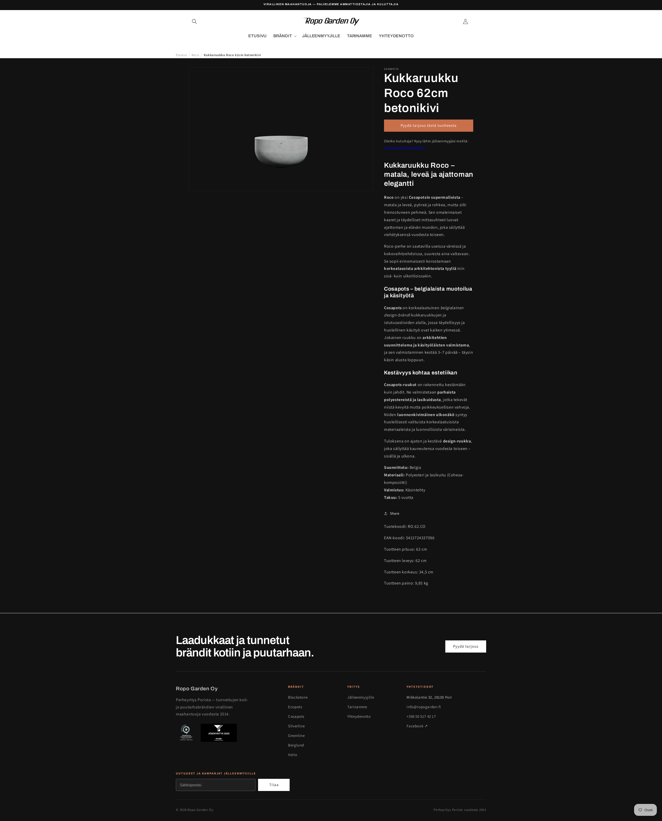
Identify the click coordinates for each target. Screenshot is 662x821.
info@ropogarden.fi (424, 706)
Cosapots (296, 716)
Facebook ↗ (417, 725)
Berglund (296, 745)
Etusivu (181, 55)
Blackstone (297, 697)
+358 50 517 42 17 (421, 716)
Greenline (296, 735)
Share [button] (395, 513)
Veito (292, 754)
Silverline (296, 725)
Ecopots (295, 706)
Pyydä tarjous (465, 646)
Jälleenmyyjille (360, 697)
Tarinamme (357, 706)
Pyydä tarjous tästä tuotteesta (429, 125)
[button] (194, 21)
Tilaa (274, 784)
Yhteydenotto (359, 716)
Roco (195, 55)
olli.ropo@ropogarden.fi (404, 147)
